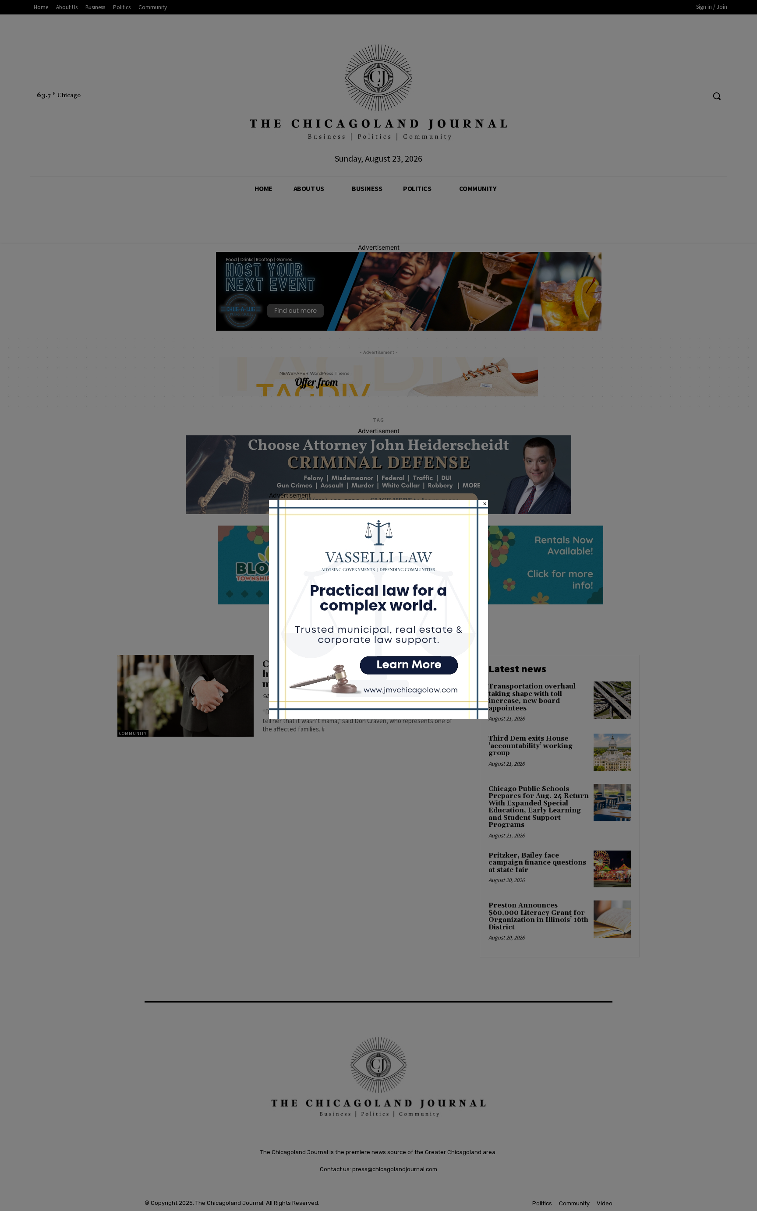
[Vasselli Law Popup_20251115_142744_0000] (378, 716)
